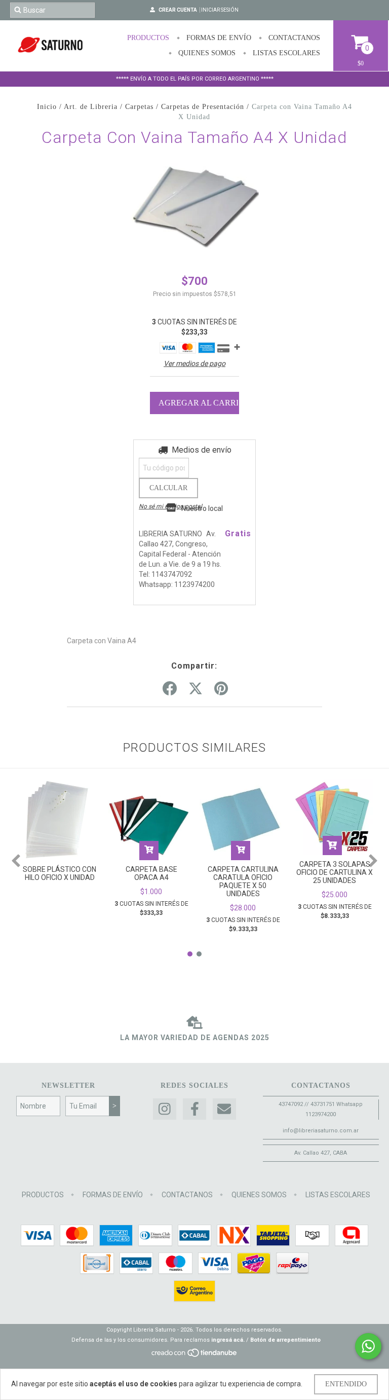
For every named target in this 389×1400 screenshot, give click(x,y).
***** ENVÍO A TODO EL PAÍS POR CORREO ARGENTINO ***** (195, 79)
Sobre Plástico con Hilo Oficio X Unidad (59, 873)
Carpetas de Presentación (202, 106)
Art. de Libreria (91, 106)
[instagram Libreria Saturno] (164, 1109)
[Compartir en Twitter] (195, 688)
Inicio (47, 106)
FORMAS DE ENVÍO (217, 38)
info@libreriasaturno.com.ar (321, 1130)
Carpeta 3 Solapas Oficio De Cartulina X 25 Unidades (334, 872)
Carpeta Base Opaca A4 (151, 873)
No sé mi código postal (170, 506)
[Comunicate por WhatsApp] (368, 1346)
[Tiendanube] (194, 1355)
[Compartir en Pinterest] (221, 688)
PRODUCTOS (148, 38)
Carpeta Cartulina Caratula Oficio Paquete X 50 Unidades (243, 881)
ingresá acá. (228, 1340)
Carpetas (139, 106)
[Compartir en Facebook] (170, 688)
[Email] (224, 1109)
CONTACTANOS (293, 38)
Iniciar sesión (220, 10)
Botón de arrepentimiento (285, 1340)
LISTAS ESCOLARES (285, 53)
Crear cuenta (178, 10)
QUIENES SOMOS (206, 53)
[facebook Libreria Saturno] (194, 1109)
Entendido (346, 1384)
